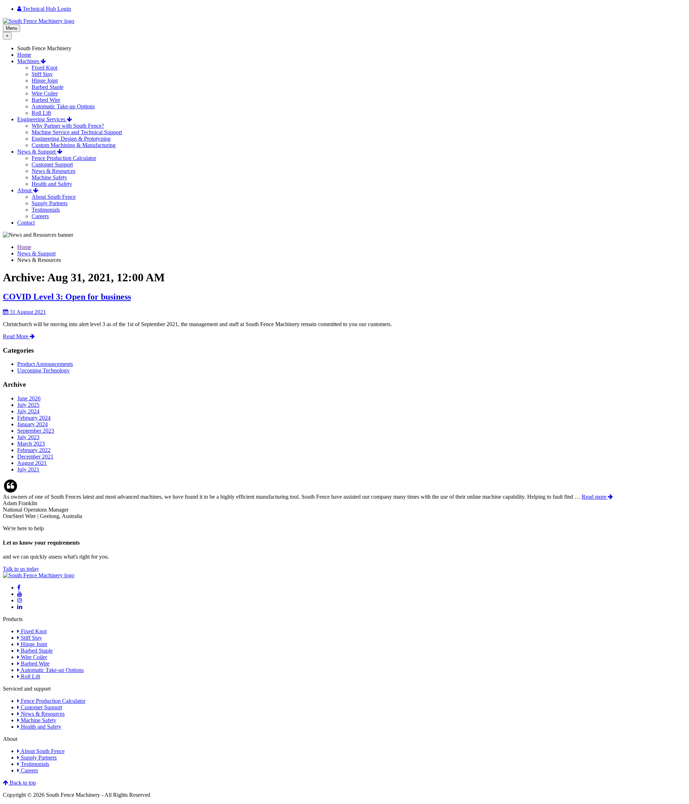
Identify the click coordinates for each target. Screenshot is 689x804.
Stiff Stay (42, 74)
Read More (16, 336)
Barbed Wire (46, 100)
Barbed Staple (48, 87)
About (25, 190)
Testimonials (46, 210)
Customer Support (52, 164)
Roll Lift (41, 113)
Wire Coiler (45, 93)
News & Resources (53, 171)
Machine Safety (49, 177)
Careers (40, 216)
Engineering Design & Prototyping (71, 139)
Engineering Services (42, 119)
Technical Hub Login (46, 9)
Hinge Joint (45, 80)
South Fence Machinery (44, 48)
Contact (26, 223)
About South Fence (54, 197)
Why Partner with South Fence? (68, 126)
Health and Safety (52, 184)
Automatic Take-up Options (63, 106)
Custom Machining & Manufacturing (74, 145)
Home (24, 55)
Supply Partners (49, 203)
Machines (29, 61)
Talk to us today (21, 569)
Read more (595, 497)
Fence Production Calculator (64, 158)
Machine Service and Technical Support (77, 132)
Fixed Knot (44, 68)
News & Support (37, 152)
